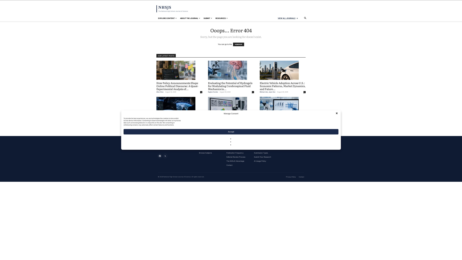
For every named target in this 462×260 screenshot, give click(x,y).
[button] (337, 113)
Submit (207, 18)
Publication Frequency (235, 153)
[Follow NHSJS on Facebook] (160, 156)
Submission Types (261, 153)
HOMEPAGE (238, 44)
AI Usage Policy (260, 161)
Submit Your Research (262, 157)
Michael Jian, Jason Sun (267, 92)
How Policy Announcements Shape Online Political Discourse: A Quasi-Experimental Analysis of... (177, 86)
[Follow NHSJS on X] (165, 156)
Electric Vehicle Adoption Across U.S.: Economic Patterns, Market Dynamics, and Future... (282, 86)
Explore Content (166, 18)
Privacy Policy (291, 177)
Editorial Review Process (235, 157)
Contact (229, 165)
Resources (220, 18)
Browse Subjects (205, 153)
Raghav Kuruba (213, 92)
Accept (231, 132)
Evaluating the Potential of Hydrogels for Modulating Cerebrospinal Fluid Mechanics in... (230, 86)
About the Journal (189, 18)
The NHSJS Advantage (235, 161)
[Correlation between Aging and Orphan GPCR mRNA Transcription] (283, 106)
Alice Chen (160, 92)
